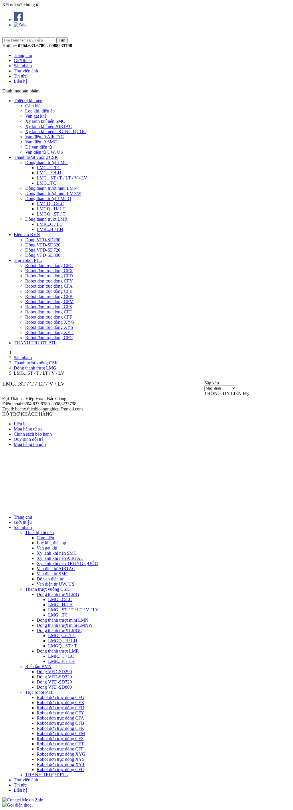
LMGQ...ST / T (51, 214)
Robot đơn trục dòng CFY (49, 280)
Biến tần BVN (27, 234)
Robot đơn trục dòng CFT (48, 311)
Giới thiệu (23, 60)
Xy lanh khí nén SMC (45, 121)
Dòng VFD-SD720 (42, 250)
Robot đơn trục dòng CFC (49, 337)
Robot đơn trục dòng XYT (49, 332)
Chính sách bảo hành (33, 434)
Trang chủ (23, 55)
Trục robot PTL (28, 260)
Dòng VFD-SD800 (42, 255)
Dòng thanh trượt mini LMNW (53, 193)
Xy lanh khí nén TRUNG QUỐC (55, 131)
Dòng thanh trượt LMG (46, 162)
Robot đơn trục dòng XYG (49, 322)
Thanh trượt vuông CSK (36, 157)
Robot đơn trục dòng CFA (49, 286)
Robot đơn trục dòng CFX (49, 270)
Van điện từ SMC (41, 141)
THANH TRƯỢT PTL (35, 342)
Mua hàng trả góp (30, 444)
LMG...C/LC (49, 167)
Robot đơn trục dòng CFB (49, 291)
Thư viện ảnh (26, 70)
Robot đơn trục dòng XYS (49, 327)
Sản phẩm (23, 65)
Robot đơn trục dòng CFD (49, 275)
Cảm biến (34, 105)
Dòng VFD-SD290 (42, 239)
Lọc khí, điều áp (40, 110)
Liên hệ (20, 81)
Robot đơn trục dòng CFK (49, 296)
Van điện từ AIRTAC (44, 136)
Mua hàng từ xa (28, 428)
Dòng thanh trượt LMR (46, 219)
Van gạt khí (35, 116)
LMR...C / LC (50, 224)
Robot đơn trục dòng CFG (49, 265)
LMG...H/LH (49, 172)
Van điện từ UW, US (44, 152)
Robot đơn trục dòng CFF (48, 317)
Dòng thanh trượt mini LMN (51, 188)
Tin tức (20, 76)
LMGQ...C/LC (50, 203)
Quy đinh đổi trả (28, 439)
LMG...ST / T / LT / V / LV (62, 177)
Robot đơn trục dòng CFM (49, 301)
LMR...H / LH (50, 229)
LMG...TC (46, 183)
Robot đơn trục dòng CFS (48, 306)
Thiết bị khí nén (28, 100)
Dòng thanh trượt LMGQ (48, 198)
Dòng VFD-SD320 (42, 244)
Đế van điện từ (38, 147)
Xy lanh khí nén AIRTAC (48, 126)
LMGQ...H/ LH (51, 208)
